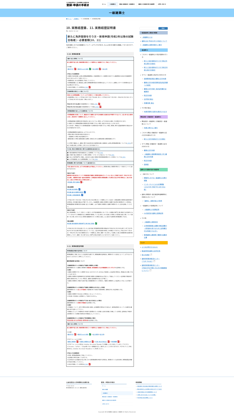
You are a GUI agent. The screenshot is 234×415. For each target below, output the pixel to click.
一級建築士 (105, 393)
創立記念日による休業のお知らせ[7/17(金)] (149, 389)
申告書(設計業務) (72, 189)
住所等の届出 (148, 99)
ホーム (104, 385)
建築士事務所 (72, 341)
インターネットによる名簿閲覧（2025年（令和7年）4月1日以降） (154, 187)
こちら (86, 87)
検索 (163, 28)
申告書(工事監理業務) (74, 195)
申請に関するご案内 (151, 128)
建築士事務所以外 (85, 341)
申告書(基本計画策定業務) (75, 192)
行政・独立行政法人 (101, 341)
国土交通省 (145, 255)
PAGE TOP (226, 400)
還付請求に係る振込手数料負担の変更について (149, 386)
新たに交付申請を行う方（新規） (154, 139)
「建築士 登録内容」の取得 (153, 201)
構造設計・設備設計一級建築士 (110, 396)
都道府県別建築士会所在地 (151, 251)
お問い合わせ (105, 403)
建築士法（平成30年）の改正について (154, 41)
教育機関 (114, 341)
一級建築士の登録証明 (151, 209)
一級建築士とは (147, 37)
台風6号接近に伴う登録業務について (147, 391)
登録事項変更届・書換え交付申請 (155, 79)
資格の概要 (105, 389)
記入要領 (95, 69)
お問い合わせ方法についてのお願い (146, 394)
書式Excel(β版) (83, 69)
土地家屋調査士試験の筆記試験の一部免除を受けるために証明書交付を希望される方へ (155, 228)
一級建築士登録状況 (151, 222)
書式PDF (71, 69)
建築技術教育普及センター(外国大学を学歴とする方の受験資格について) (154, 268)
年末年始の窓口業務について (145, 397)
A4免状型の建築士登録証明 (153, 213)
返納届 (146, 164)
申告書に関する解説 (74, 182)
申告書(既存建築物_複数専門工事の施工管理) (81, 223)
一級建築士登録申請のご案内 (152, 45)
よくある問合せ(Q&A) (150, 247)
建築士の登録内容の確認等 (109, 400)
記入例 (105, 69)
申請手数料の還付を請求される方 (155, 111)
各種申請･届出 (149, 103)
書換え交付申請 (149, 150)
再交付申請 (148, 95)
